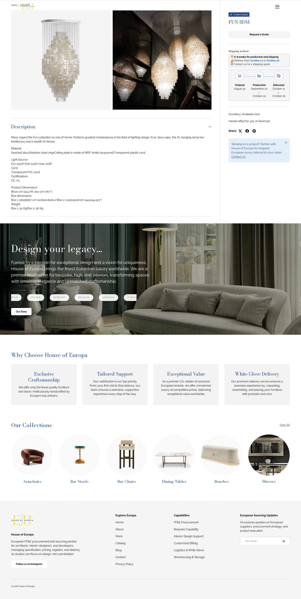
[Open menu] (277, 6)
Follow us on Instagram (29, 564)
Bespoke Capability (186, 529)
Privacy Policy (124, 564)
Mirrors (269, 481)
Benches (221, 481)
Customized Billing (186, 543)
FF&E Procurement (186, 522)
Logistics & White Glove (189, 550)
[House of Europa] (27, 6)
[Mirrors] (269, 455)
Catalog (120, 543)
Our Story (21, 311)
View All (285, 425)
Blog (118, 550)
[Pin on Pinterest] (254, 131)
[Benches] (221, 455)
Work (118, 536)
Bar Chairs (126, 481)
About (119, 529)
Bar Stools (79, 481)
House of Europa (26, 586)
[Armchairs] (32, 455)
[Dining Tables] (174, 455)
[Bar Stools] (79, 455)
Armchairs (32, 481)
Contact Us (238, 156)
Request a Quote (259, 34)
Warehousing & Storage (189, 557)
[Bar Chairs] (127, 455)
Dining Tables (174, 481)
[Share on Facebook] (247, 131)
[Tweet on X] (240, 131)
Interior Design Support (189, 536)
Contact (120, 557)
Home (119, 522)
